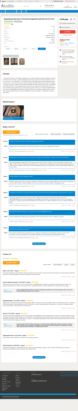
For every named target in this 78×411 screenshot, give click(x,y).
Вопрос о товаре (31, 205)
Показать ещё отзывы (39, 357)
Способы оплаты (6, 381)
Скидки (17, 386)
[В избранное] (74, 19)
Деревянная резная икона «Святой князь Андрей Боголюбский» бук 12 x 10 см (41, 14)
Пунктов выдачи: (10, 1)
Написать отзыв (11, 262)
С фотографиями (57, 264)
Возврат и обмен (6, 386)
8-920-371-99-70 (49, 5)
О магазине (19, 1)
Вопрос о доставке (30, 151)
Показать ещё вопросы (39, 243)
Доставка (37, 1)
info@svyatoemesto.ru (39, 381)
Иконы (7, 14)
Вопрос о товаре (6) (56, 134)
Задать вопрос (11, 132)
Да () (73, 151)
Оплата (25, 1)
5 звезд (66, 264)
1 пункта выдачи (66, 51)
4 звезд (72, 264)
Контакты (31, 1)
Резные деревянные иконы (16, 14)
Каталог (3, 14)
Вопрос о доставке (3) (68, 134)
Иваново (4, 1)
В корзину (67, 32)
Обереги (18, 380)
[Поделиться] (71, 19)
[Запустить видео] (13, 111)
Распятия (18, 377)
